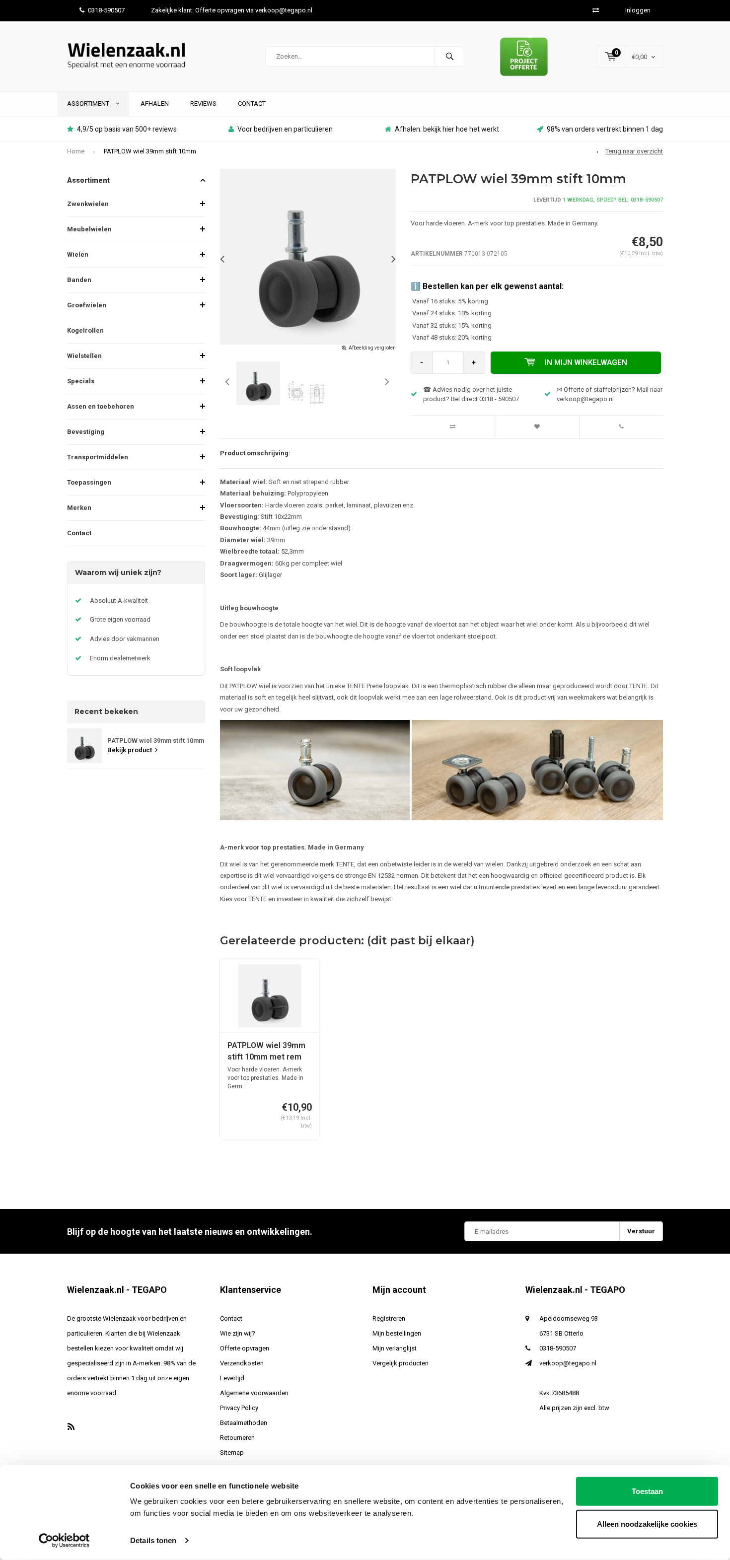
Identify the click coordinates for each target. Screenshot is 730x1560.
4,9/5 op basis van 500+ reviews (127, 129)
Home (75, 151)
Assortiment (89, 103)
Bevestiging (85, 431)
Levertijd (232, 1378)
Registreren (388, 1318)
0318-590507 (106, 10)
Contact (252, 103)
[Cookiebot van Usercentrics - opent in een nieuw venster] (64, 1540)
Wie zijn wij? (237, 1333)
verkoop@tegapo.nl (567, 1363)
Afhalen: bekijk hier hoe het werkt (447, 129)
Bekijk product (129, 750)
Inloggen (638, 10)
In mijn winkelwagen (586, 362)
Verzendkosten (242, 1363)
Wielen (77, 254)
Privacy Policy (239, 1408)
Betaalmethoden (243, 1422)
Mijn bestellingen (396, 1333)
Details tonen (153, 1540)
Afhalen (155, 103)
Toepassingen (89, 482)
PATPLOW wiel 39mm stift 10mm (150, 151)
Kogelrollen (85, 330)
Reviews (203, 103)
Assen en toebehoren (100, 406)
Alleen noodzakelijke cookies (647, 1523)
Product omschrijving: (255, 453)
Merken (79, 507)
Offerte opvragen (244, 1348)
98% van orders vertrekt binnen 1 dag (605, 129)
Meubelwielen (89, 229)
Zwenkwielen (88, 204)
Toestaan (647, 1491)
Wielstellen (84, 355)
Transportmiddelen (97, 457)
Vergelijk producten (400, 1363)
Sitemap (232, 1452)
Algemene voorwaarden (254, 1393)
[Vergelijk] (595, 10)
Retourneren (237, 1437)
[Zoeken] (449, 57)
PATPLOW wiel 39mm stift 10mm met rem (266, 1051)
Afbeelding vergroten (372, 348)
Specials (80, 381)
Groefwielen (86, 305)
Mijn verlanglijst (394, 1348)
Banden (79, 280)
